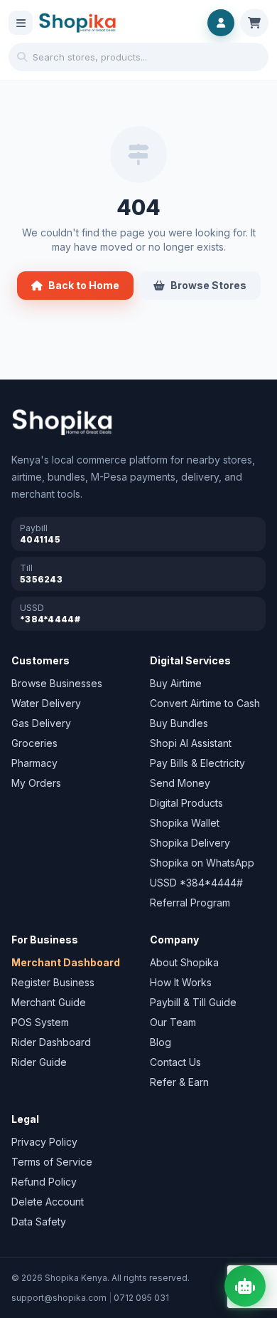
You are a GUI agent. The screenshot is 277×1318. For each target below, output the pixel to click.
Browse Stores (208, 285)
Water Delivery (46, 703)
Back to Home (83, 285)
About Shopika (184, 962)
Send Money (180, 783)
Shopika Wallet (184, 823)
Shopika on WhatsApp (202, 863)
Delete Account (47, 1202)
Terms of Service (51, 1162)
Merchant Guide (48, 1002)
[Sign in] (220, 22)
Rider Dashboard (51, 1042)
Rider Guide (39, 1062)
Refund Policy (44, 1182)
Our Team (173, 1022)
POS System (40, 1022)
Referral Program (190, 902)
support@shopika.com (59, 1297)
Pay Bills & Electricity (197, 763)
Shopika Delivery (190, 843)
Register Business (52, 982)
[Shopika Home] (77, 23)
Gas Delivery (41, 723)
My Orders (36, 783)
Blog (160, 1042)
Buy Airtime (176, 683)
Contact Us (175, 1062)
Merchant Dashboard (65, 962)
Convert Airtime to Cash (205, 703)
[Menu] (21, 23)
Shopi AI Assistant (191, 743)
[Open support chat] (245, 1286)
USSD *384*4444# (196, 883)
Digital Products (186, 803)
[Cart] (254, 23)
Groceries (34, 743)
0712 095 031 (141, 1297)
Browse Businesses (56, 683)
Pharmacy (34, 763)
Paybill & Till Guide (193, 1002)
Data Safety (38, 1221)
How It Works (181, 982)
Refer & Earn (179, 1082)
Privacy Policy (44, 1142)
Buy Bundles (179, 723)
